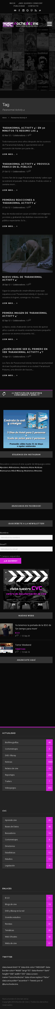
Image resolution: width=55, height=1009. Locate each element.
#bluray (20, 470)
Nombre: (4, 532)
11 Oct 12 (6, 207)
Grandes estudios (12, 917)
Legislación (10, 865)
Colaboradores (19, 135)
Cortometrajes (11, 749)
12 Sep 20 (26, 636)
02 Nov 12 (6, 135)
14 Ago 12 (6, 356)
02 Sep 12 (6, 320)
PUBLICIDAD (19, 6)
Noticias (8, 762)
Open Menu (49, 24)
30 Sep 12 (6, 284)
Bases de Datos (12, 826)
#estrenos (29, 470)
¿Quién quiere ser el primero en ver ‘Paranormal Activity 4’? (25, 351)
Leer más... (8, 154)
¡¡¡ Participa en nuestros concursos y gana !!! (27, 394)
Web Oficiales (11, 936)
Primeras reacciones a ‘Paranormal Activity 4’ (19, 201)
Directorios (10, 846)
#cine (31, 467)
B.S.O (17, 633)
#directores (14, 467)
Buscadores (10, 833)
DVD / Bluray (10, 755)
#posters (4, 467)
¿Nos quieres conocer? (30, 3)
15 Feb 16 (26, 652)
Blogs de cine (11, 904)
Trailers (8, 781)
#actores (24, 467)
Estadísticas (10, 852)
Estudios (8, 859)
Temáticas (20, 649)
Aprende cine (11, 820)
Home (4, 117)
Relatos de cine (11, 768)
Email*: (3, 544)
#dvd (13, 470)
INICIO (12, 3)
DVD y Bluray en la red (14, 911)
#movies (38, 470)
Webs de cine (11, 943)
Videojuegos (10, 788)
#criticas (38, 467)
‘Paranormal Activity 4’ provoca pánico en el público (26, 165)
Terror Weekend (23, 644)
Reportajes (10, 775)
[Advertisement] (27, 62)
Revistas (8, 924)
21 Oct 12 (6, 171)
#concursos (5, 470)
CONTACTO (33, 6)
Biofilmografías (11, 742)
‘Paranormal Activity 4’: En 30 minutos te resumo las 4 (23, 129)
